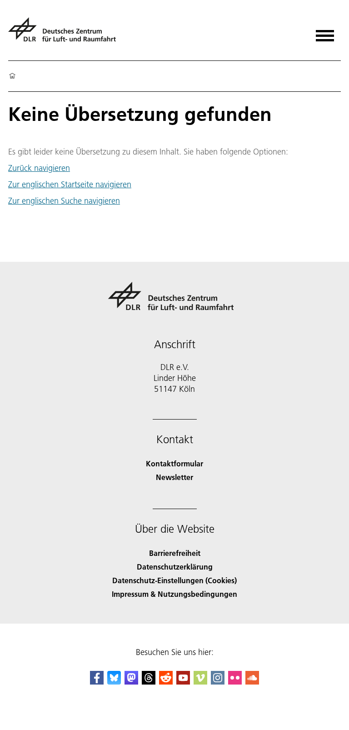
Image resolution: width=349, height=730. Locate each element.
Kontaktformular (174, 463)
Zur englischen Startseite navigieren (69, 184)
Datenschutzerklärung (175, 566)
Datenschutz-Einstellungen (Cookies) (174, 580)
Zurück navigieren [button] (39, 168)
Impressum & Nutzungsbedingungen (174, 594)
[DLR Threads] (148, 681)
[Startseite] (12, 76)
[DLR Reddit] (166, 681)
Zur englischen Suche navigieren (64, 200)
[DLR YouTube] (183, 681)
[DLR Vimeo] (200, 681)
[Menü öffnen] (325, 32)
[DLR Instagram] (217, 681)
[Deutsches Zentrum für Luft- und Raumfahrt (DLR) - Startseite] (65, 33)
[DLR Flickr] (235, 681)
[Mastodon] (131, 681)
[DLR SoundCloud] (252, 681)
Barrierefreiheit (174, 553)
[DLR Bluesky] (114, 681)
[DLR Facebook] (97, 681)
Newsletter (174, 477)
